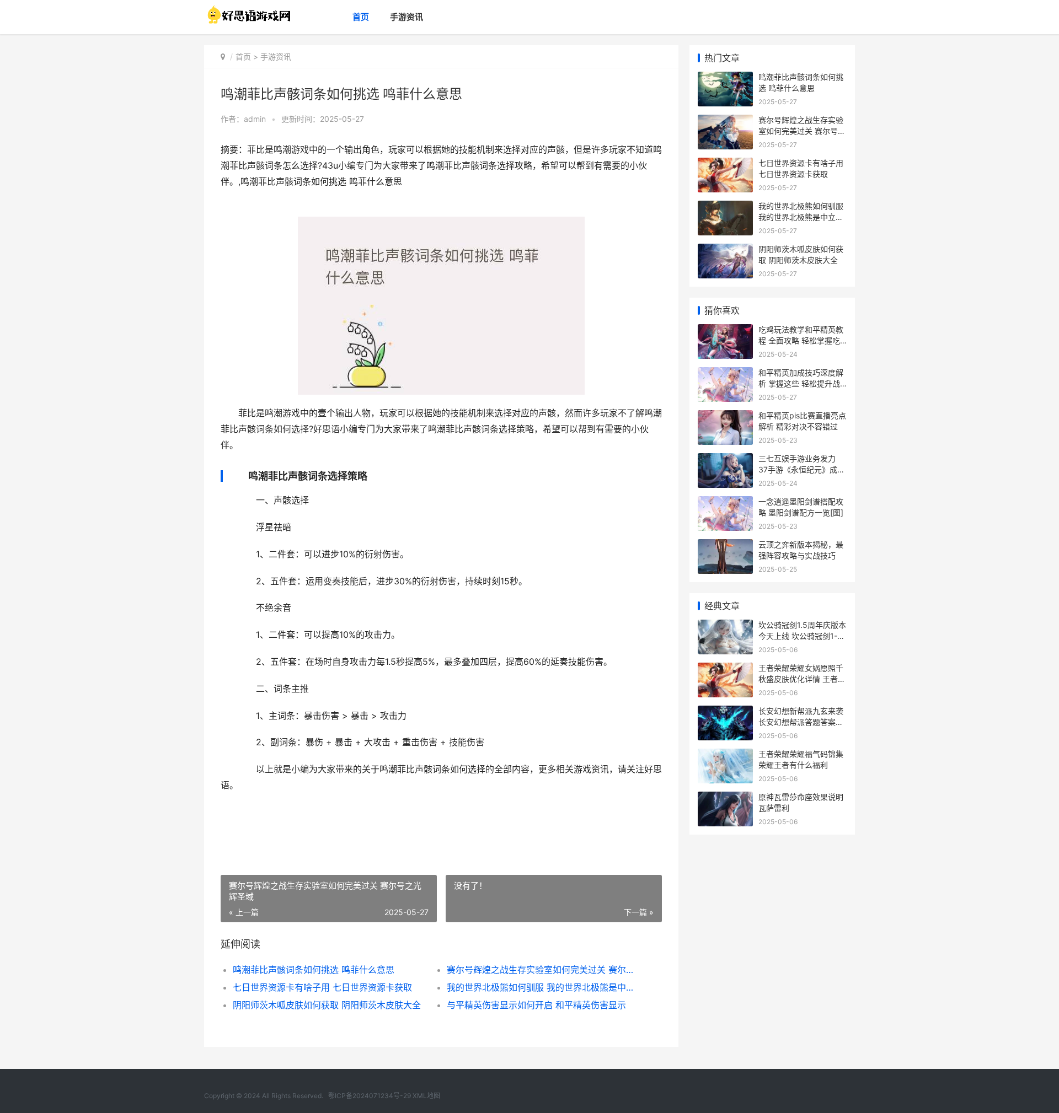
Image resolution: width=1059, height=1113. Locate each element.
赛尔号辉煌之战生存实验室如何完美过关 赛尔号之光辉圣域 (543, 969)
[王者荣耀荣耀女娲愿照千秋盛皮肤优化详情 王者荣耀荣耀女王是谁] (725, 669)
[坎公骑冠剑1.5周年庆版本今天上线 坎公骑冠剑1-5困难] (725, 626)
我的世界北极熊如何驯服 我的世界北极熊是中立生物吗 (543, 987)
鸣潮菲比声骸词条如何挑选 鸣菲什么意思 (313, 969)
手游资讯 (406, 17)
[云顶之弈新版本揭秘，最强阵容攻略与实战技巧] (725, 546)
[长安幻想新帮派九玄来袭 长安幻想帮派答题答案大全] (725, 712)
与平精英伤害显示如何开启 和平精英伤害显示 (536, 1004)
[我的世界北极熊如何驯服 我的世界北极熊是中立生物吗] (725, 207)
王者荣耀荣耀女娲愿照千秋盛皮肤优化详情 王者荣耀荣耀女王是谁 (802, 678)
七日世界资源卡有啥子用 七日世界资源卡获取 (322, 987)
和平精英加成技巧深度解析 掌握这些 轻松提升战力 (800, 383)
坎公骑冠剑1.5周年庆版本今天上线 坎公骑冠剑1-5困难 (802, 635)
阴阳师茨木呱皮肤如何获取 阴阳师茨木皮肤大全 (327, 1004)
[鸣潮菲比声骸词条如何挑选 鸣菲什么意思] (725, 78)
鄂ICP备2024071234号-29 (369, 1096)
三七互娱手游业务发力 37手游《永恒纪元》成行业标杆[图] (801, 469)
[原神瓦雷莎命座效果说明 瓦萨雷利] (725, 798)
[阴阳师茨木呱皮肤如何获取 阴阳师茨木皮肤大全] (725, 250)
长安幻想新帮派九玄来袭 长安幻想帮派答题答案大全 (800, 721)
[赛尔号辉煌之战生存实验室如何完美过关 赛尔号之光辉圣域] (725, 121)
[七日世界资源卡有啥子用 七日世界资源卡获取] (725, 164)
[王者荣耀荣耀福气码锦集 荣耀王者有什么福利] (725, 755)
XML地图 (426, 1096)
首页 (360, 17)
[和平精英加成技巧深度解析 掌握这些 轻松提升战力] (725, 374)
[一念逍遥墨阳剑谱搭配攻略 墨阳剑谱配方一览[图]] (725, 503)
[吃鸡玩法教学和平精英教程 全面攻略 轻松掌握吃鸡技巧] (725, 331)
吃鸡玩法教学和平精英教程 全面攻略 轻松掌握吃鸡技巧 (800, 340)
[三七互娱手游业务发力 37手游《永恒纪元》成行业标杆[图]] (725, 460)
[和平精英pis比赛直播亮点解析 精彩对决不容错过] (725, 417)
